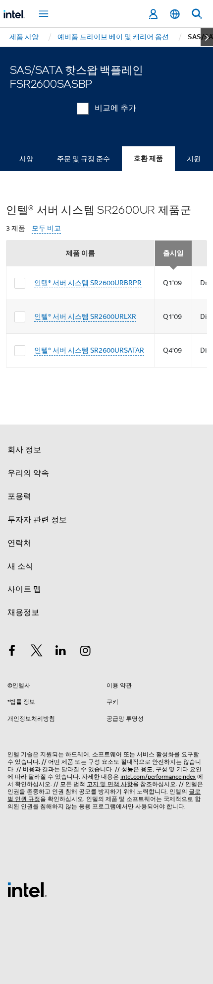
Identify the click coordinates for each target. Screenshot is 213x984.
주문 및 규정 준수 (83, 158)
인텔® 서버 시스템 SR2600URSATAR (89, 350)
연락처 (19, 543)
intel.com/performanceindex (158, 776)
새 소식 (20, 566)
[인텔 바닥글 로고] (27, 889)
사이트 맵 (24, 589)
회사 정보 (24, 450)
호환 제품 (148, 158)
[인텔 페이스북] (11, 652)
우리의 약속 (28, 473)
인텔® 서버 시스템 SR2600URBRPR (88, 282)
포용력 (19, 496)
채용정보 (23, 612)
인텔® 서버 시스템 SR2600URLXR (85, 316)
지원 (194, 158)
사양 (26, 158)
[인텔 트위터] (36, 652)
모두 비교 (46, 228)
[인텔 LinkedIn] (61, 652)
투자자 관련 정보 (37, 520)
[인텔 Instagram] (85, 652)
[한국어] (174, 14)
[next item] (207, 37)
